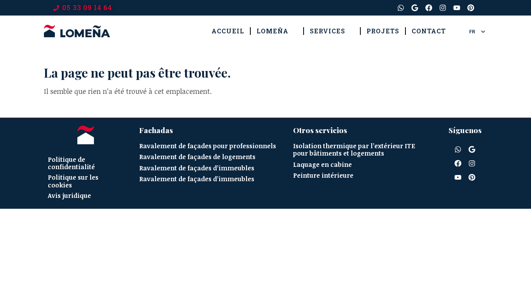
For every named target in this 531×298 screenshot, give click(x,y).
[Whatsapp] (401, 8)
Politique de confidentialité (71, 163)
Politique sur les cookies (73, 181)
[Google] (415, 8)
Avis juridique (69, 195)
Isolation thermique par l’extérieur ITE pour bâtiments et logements (354, 149)
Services (327, 31)
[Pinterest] (471, 8)
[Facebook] (429, 8)
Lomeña (272, 31)
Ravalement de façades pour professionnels (207, 146)
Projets (383, 31)
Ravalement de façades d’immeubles (196, 168)
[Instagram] (443, 8)
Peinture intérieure (323, 175)
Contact (429, 31)
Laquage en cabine (322, 164)
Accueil (227, 31)
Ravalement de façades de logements (197, 157)
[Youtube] (457, 8)
